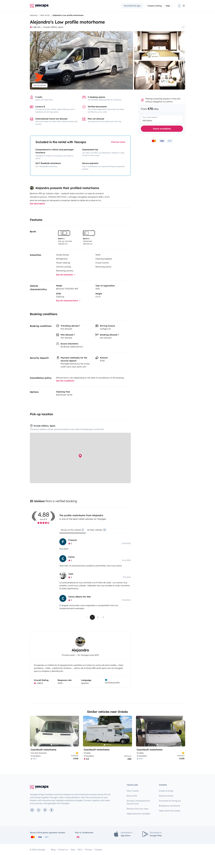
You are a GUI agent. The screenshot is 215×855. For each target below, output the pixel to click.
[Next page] (103, 617)
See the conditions (65, 380)
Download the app (132, 6)
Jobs (72, 849)
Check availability (162, 128)
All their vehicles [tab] (96, 530)
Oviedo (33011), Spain (53, 27)
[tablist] (95, 530)
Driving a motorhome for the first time (138, 802)
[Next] (76, 731)
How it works (133, 791)
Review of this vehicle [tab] (72, 530)
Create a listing (154, 5)
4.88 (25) (36, 27)
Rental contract (166, 796)
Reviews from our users (138, 808)
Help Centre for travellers (138, 813)
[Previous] (33, 731)
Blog (53, 849)
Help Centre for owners (169, 810)
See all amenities (65, 274)
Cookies (98, 849)
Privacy (88, 849)
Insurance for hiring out (170, 800)
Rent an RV (132, 796)
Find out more (118, 142)
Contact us (63, 849)
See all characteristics (67, 300)
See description (37, 203)
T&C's (80, 849)
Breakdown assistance (169, 805)
